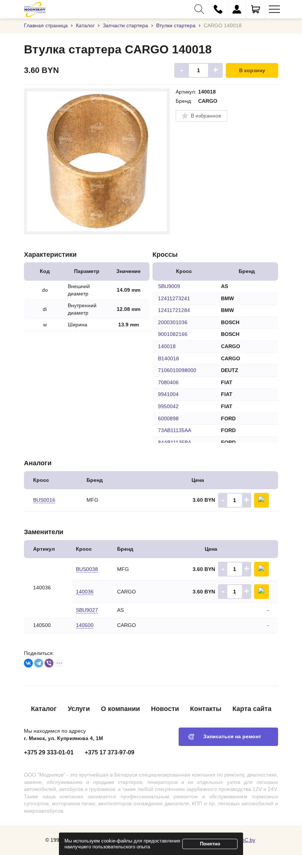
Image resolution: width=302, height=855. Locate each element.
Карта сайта (251, 708)
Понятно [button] (210, 844)
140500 (85, 625)
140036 (85, 592)
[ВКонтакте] (28, 663)
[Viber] (49, 663)
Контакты (205, 708)
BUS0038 (87, 569)
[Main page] (35, 9)
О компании (120, 708)
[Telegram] (38, 663)
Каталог (44, 708)
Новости (165, 708)
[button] (199, 9)
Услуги (79, 708)
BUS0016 (44, 500)
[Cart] (255, 9)
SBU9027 (87, 610)
